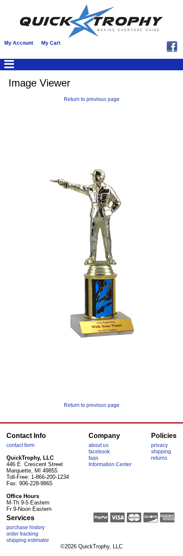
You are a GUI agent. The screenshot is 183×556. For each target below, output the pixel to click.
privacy (159, 445)
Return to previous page (92, 99)
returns (159, 458)
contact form (20, 445)
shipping (161, 452)
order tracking (22, 534)
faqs (93, 458)
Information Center (110, 464)
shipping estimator (27, 540)
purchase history (25, 527)
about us (99, 445)
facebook (99, 452)
